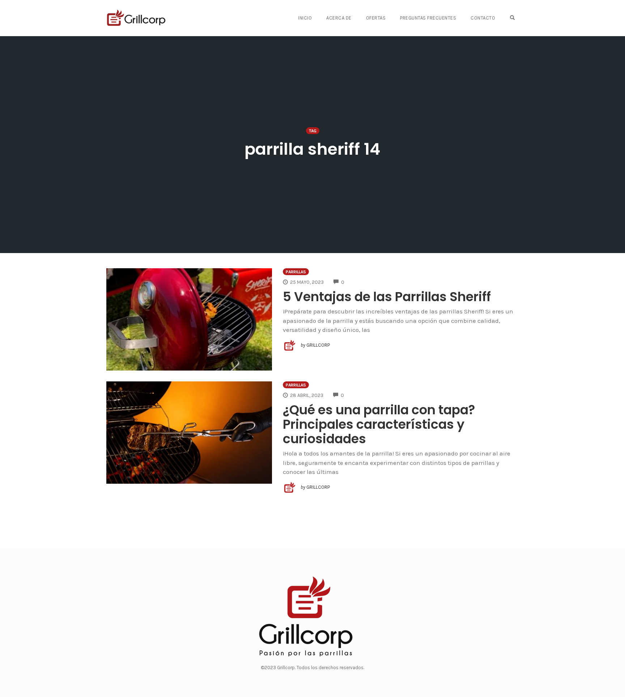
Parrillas (296, 271)
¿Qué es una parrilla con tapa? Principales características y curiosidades (379, 424)
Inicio (305, 18)
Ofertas (376, 18)
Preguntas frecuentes (428, 18)
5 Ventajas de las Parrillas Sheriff (387, 296)
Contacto (483, 18)
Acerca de (339, 18)
